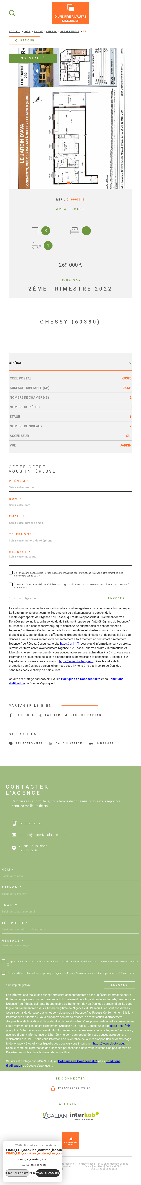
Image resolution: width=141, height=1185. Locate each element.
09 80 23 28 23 (31, 823)
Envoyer (116, 598)
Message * (20, 552)
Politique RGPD (113, 1166)
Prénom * (19, 481)
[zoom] (70, 118)
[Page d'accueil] (70, 13)
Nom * (15, 498)
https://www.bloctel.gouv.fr (76, 661)
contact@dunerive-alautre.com (42, 835)
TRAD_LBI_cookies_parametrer (17, 1173)
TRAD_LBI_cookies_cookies (103, 1169)
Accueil (14, 31)
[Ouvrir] (12, 13)
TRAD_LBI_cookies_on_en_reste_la (35, 1145)
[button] (68, 183)
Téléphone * (22, 534)
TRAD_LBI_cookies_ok (48, 1173)
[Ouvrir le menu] (129, 13)
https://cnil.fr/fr (70, 643)
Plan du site (102, 1164)
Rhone (38, 31)
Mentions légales (119, 1164)
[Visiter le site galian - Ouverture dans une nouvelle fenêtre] (54, 1116)
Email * (17, 516)
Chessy (51, 31)
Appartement (69, 31)
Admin (88, 1166)
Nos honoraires (85, 1164)
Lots (27, 31)
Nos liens (99, 1166)
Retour (27, 40)
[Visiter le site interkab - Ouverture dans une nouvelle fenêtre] (84, 1116)
